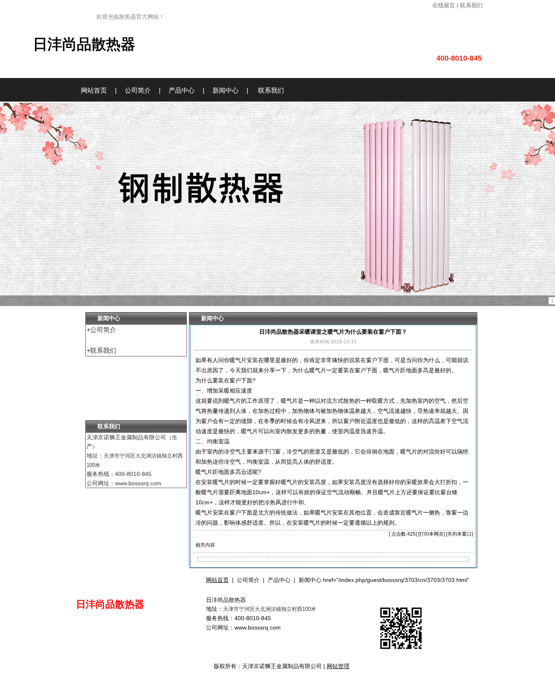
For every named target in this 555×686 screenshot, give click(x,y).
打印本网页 (431, 534)
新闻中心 (225, 90)
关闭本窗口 (459, 534)
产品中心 (182, 90)
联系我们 (271, 90)
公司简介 (138, 90)
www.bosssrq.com (257, 627)
